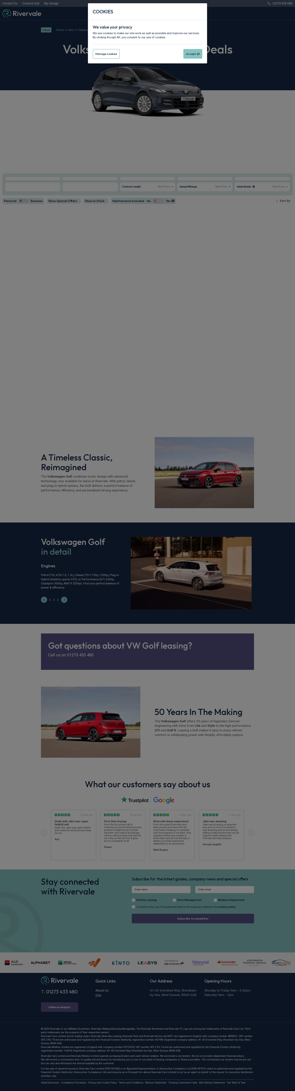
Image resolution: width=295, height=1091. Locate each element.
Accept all (193, 54)
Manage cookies (106, 54)
